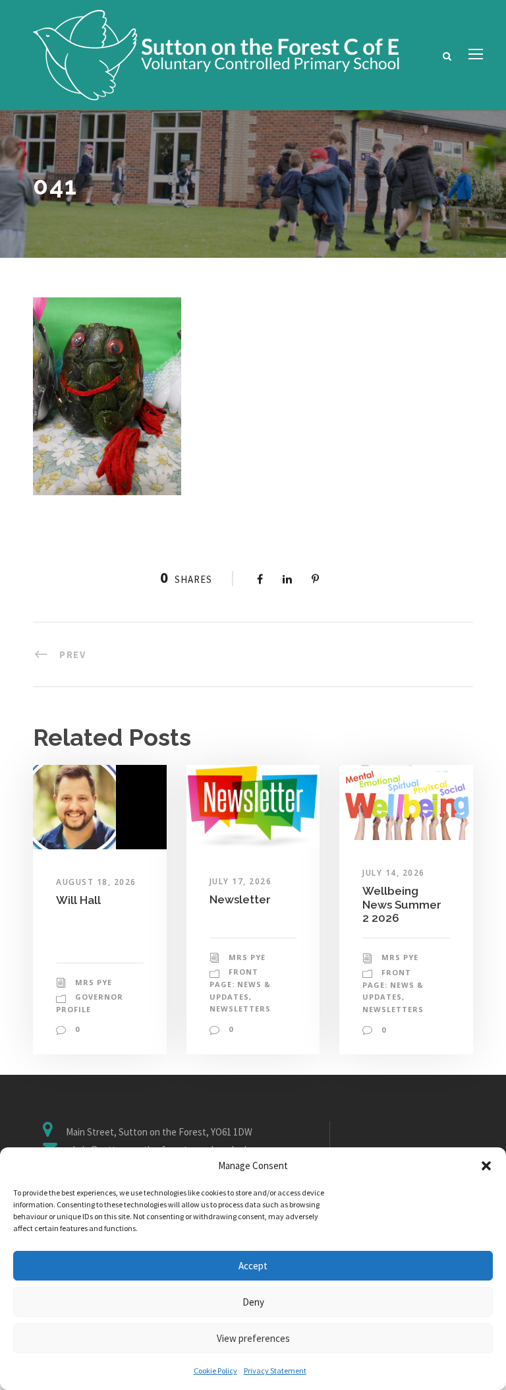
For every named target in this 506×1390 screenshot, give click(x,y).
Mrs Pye (93, 982)
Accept (253, 1265)
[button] (486, 1165)
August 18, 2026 (96, 882)
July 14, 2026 (393, 872)
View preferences (253, 1338)
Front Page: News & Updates (240, 984)
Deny (253, 1302)
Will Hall (78, 900)
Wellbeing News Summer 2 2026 (401, 904)
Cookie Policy (215, 1370)
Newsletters (240, 1008)
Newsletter (240, 899)
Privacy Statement (275, 1370)
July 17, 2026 (241, 881)
